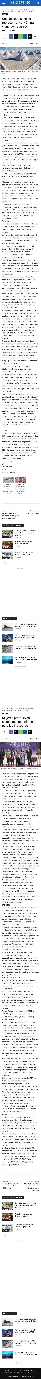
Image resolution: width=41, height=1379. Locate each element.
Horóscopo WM (33, 513)
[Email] (30, 36)
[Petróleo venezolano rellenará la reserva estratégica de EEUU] (7, 638)
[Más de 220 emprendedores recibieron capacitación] (7, 555)
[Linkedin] (25, 36)
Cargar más (19, 668)
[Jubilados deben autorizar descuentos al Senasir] (7, 545)
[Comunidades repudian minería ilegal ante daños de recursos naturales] (7, 534)
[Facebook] (11, 36)
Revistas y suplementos (27, 1370)
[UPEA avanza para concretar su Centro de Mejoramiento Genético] (7, 660)
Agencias (29, 1373)
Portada (7, 1370)
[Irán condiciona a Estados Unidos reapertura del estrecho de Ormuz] (7, 627)
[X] (16, 36)
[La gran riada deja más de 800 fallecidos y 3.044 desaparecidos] (7, 649)
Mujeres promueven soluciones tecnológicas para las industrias (10, 516)
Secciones (10, 9)
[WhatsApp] (20, 36)
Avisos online (8, 1373)
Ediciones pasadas (19, 1373)
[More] (35, 36)
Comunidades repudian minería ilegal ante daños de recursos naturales (25, 533)
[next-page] (6, 562)
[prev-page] (3, 562)
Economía (17, 9)
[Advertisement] (20, 591)
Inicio (3, 9)
